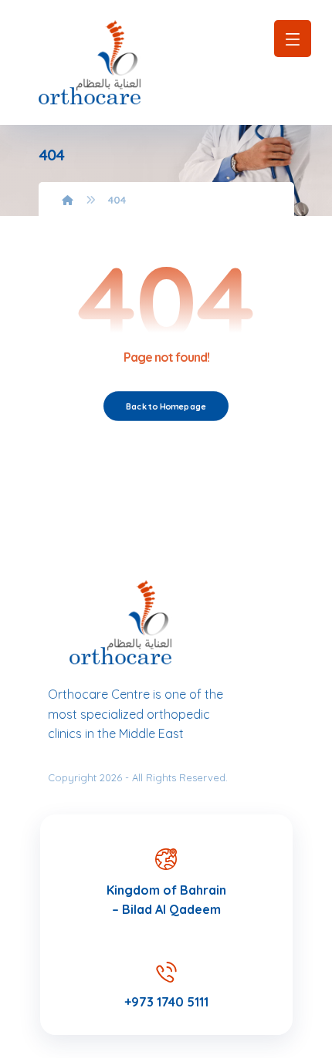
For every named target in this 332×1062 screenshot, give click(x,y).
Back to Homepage (166, 405)
